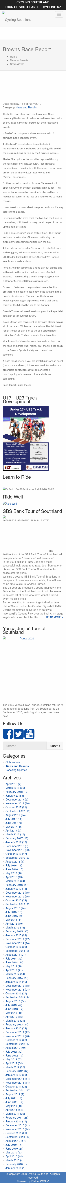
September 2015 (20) (18, 904)
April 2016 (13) (14, 877)
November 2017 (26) (18, 803)
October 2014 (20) (16, 947)
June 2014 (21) (14, 962)
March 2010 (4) (14, 1160)
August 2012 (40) (16, 1047)
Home (13, 56)
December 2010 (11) (18, 1125)
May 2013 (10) (14, 1013)
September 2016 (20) (18, 857)
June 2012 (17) (14, 1055)
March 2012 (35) (15, 1067)
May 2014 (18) (14, 966)
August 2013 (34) (16, 1001)
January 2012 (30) (16, 1075)
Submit (55, 745)
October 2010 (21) (16, 1133)
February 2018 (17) (17, 791)
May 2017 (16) (14, 826)
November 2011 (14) (18, 1082)
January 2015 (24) (16, 935)
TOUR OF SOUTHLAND (21, 7)
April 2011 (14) (14, 1110)
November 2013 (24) (18, 989)
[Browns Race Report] (33, 88)
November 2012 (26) (18, 1036)
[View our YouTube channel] (29, 737)
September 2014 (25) (18, 950)
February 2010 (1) (16, 1164)
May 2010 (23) (14, 1152)
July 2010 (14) (14, 1144)
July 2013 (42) (14, 1005)
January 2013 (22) (16, 1028)
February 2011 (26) (17, 1117)
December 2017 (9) (17, 799)
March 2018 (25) (15, 788)
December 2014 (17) (18, 939)
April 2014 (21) (14, 970)
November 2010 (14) (18, 1129)
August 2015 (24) (16, 908)
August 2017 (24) (16, 815)
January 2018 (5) (15, 795)
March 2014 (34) (15, 974)
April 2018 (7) (13, 784)
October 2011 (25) (16, 1086)
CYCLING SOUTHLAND (33, 2)
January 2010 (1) (15, 1168)
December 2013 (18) (18, 985)
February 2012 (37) (17, 1071)
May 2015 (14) (14, 919)
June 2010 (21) (14, 1148)
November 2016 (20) (18, 850)
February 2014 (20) (17, 978)
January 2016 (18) (16, 888)
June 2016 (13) (14, 869)
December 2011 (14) (18, 1078)
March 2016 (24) (15, 881)
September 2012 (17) (18, 1044)
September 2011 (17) (18, 1090)
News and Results (26, 107)
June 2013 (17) (14, 1009)
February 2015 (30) (17, 931)
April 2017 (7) (13, 830)
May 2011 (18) (14, 1106)
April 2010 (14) (14, 1156)
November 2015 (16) (18, 896)
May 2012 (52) (14, 1059)
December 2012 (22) (18, 1032)
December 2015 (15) (18, 892)
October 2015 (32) (16, 900)
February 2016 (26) (17, 885)
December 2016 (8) (17, 846)
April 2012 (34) (14, 1063)
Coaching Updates (16, 770)
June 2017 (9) (14, 822)
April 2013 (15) (14, 1016)
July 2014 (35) (14, 958)
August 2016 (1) (15, 861)
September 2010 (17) (18, 1137)
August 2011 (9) (15, 1094)
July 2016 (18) (14, 865)
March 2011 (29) (15, 1113)
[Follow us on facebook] (8, 737)
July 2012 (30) (14, 1051)
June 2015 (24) (14, 916)
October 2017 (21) (16, 807)
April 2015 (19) (14, 923)
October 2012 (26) (16, 1040)
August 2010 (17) (16, 1141)
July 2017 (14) (14, 819)
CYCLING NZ (52, 7)
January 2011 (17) (16, 1121)
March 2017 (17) (15, 834)
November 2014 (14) (18, 943)
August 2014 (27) (16, 954)
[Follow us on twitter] (19, 737)
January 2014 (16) (16, 982)
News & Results (19, 60)
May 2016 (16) (14, 873)
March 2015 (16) (15, 927)
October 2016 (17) (16, 854)
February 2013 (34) (17, 1024)
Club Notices (13, 762)
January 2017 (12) (16, 842)
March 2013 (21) (15, 1020)
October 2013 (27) (16, 993)
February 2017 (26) (17, 838)
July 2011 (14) (14, 1098)
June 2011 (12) (14, 1102)
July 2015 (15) (14, 912)
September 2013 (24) (18, 997)
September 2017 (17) (18, 811)
